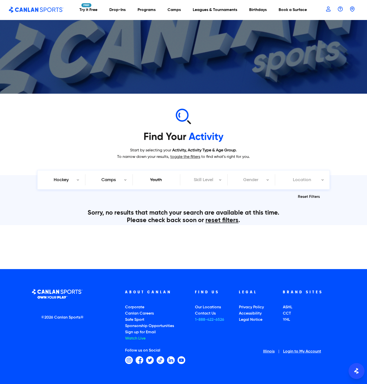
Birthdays (258, 10)
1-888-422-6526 (209, 320)
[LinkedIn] (171, 360)
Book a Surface (293, 10)
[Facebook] (139, 360)
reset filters (221, 220)
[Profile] (328, 9)
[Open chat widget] (357, 371)
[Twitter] (150, 360)
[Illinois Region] (352, 9)
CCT (287, 314)
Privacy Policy (251, 307)
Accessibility (250, 314)
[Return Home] (36, 9)
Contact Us (205, 314)
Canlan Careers (139, 314)
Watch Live (135, 339)
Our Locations (208, 307)
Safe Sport (134, 320)
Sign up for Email (140, 332)
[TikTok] (160, 360)
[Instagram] (129, 360)
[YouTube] (181, 360)
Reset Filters (309, 197)
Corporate (134, 307)
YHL (286, 320)
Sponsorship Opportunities (149, 326)
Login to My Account (302, 352)
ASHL (287, 307)
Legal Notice (250, 320)
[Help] (340, 9)
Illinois (269, 352)
